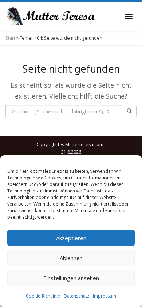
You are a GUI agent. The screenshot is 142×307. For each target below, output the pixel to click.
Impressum (104, 296)
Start (10, 38)
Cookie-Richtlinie (43, 296)
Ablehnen (71, 258)
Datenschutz (76, 296)
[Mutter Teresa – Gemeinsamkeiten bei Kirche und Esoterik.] (51, 16)
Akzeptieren (71, 238)
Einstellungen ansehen (71, 278)
